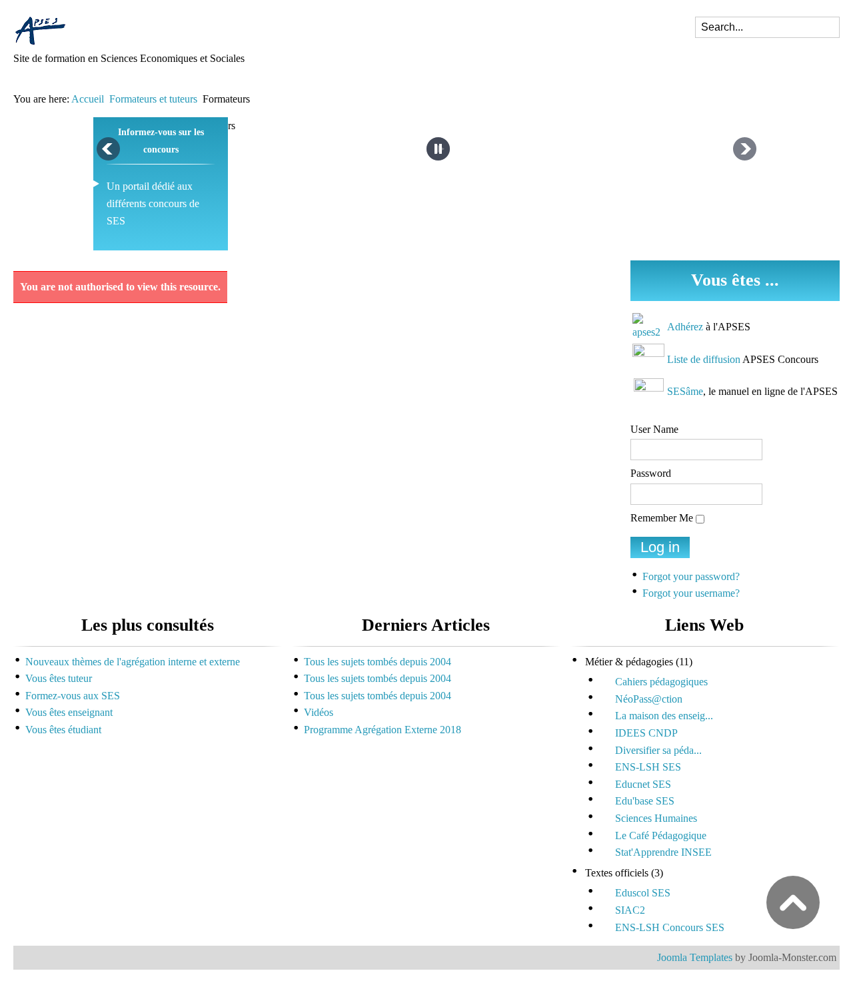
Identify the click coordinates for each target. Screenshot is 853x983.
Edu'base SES (644, 801)
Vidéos (318, 712)
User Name (654, 429)
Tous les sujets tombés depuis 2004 (377, 661)
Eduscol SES (642, 892)
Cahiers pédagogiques (661, 681)
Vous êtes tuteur (58, 678)
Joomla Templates (694, 957)
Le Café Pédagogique (660, 835)
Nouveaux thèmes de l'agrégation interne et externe (132, 661)
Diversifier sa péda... (658, 750)
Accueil (87, 99)
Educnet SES (643, 784)
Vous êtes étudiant (63, 729)
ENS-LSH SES (648, 767)
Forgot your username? (691, 593)
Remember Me (661, 517)
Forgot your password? (691, 576)
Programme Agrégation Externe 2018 (382, 729)
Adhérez (685, 326)
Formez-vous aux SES (72, 695)
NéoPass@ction (648, 699)
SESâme (685, 391)
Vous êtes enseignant (69, 712)
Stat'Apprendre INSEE (663, 852)
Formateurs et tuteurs (153, 99)
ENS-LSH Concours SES (669, 927)
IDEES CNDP (646, 733)
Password (650, 473)
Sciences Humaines (656, 818)
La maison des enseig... (664, 715)
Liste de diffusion (703, 359)
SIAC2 (630, 910)
